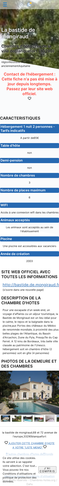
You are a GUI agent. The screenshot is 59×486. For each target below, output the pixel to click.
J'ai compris (47, 470)
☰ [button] (5, 4)
